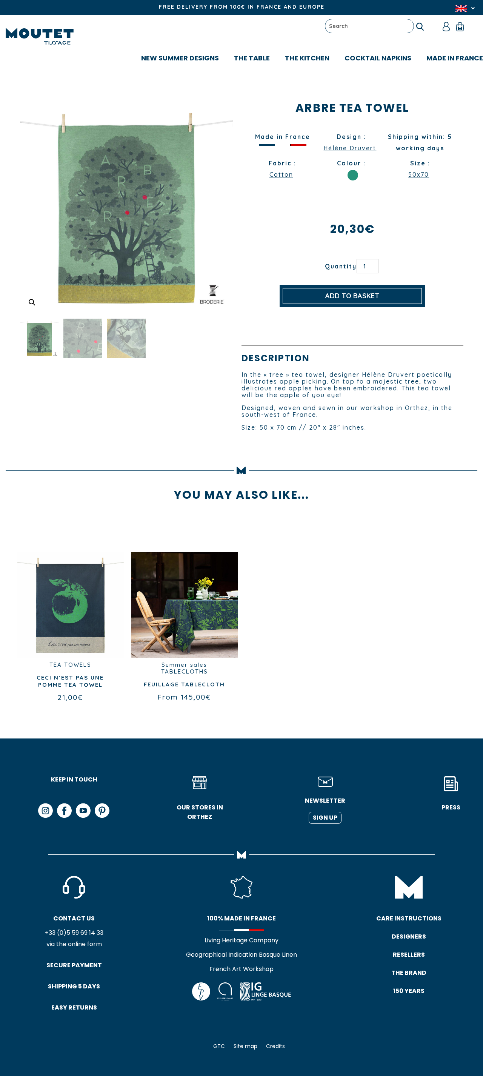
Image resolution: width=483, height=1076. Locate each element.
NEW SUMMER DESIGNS (180, 58)
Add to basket (352, 295)
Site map (245, 1046)
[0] (463, 26)
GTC (219, 1046)
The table (252, 58)
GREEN (353, 175)
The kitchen (307, 58)
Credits (275, 1046)
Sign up (325, 817)
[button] (32, 302)
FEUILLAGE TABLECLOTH (184, 684)
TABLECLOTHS (184, 671)
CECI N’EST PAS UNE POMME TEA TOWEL (70, 681)
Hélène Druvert (349, 148)
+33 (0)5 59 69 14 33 (74, 932)
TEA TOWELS (70, 664)
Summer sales (184, 664)
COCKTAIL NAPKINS (378, 58)
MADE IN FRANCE (454, 58)
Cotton (281, 174)
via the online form (74, 944)
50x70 (418, 174)
